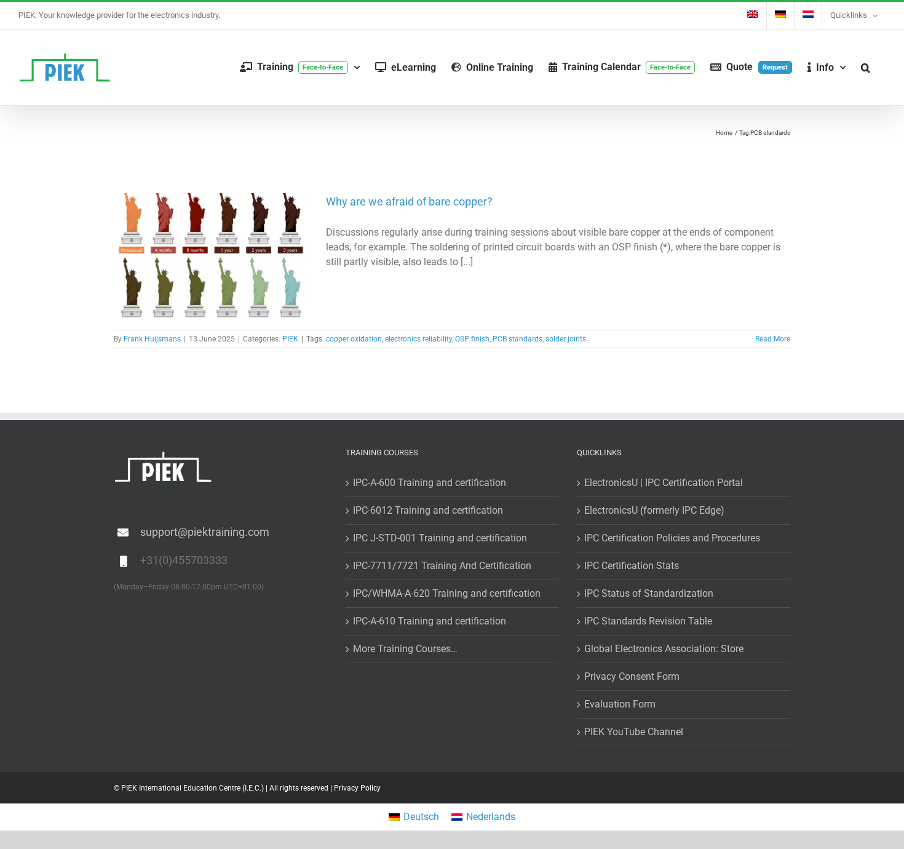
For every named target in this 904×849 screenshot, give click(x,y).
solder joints (565, 339)
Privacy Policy (357, 788)
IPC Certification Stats (631, 566)
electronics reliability (418, 339)
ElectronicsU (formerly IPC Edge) (654, 510)
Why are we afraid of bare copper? (409, 201)
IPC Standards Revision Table (648, 621)
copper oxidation (354, 339)
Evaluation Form (620, 704)
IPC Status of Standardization (648, 593)
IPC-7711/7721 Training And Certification (442, 566)
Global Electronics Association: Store (663, 649)
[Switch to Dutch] (808, 15)
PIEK (290, 339)
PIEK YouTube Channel (633, 732)
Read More (772, 339)
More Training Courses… (405, 649)
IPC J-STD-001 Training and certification (440, 538)
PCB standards (517, 339)
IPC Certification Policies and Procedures (672, 538)
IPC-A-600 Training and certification (429, 482)
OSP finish (472, 339)
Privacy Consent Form (632, 676)
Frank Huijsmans (152, 339)
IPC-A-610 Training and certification (429, 621)
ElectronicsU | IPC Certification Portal (663, 482)
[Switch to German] (780, 15)
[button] (865, 67)
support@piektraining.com (204, 531)
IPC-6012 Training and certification (428, 510)
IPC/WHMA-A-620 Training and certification (447, 593)
